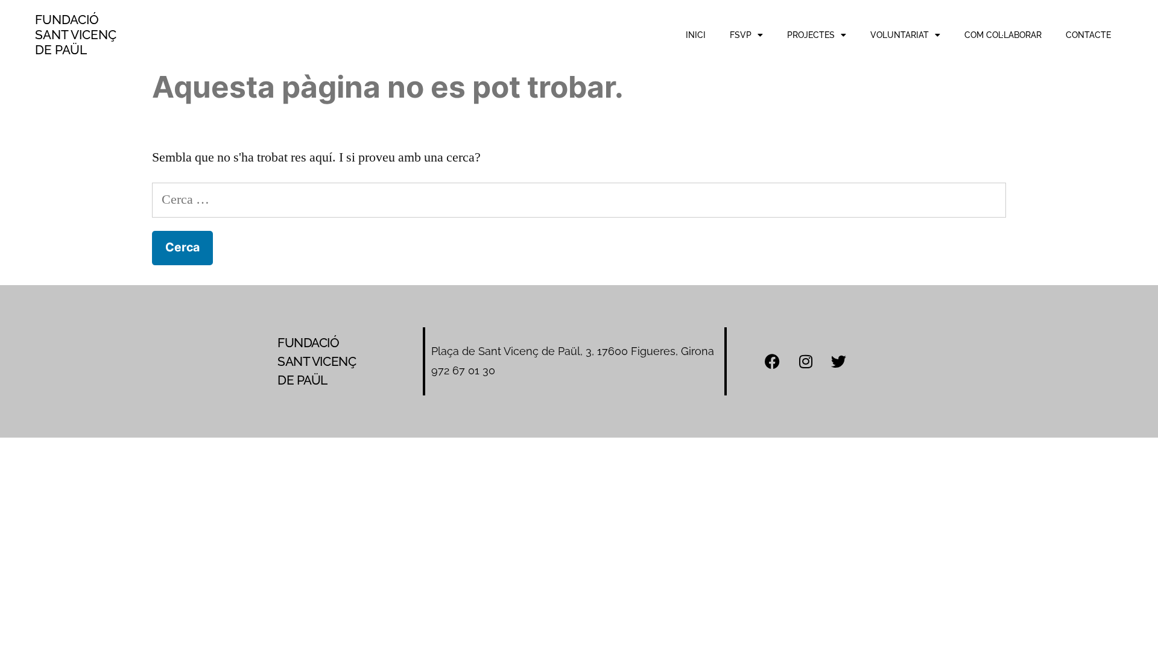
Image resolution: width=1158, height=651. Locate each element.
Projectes (811, 35)
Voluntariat (899, 35)
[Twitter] (839, 361)
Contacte (1088, 35)
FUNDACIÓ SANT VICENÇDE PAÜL (75, 34)
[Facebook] (773, 361)
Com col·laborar (1003, 35)
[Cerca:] (579, 199)
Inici (696, 35)
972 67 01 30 (463, 370)
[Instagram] (806, 361)
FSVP (740, 35)
